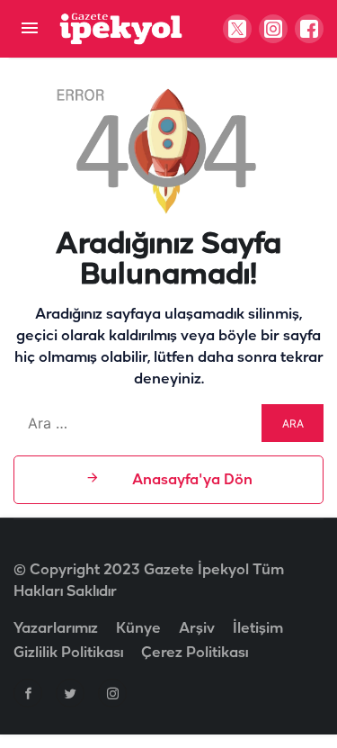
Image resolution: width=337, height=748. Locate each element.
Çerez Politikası (194, 653)
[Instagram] (112, 693)
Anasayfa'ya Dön (191, 480)
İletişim (258, 628)
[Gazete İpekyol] (120, 28)
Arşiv (197, 628)
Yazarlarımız (55, 628)
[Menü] (29, 29)
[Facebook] (27, 693)
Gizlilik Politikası (68, 653)
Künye (138, 628)
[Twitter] (70, 693)
